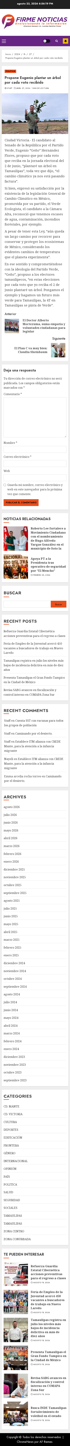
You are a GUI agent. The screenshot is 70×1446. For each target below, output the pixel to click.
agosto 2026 (12, 807)
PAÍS (7, 1177)
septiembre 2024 (15, 987)
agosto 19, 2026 (41, 1282)
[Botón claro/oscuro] (46, 41)
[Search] (56, 40)
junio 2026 (11, 822)
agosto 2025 (12, 901)
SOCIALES (10, 1208)
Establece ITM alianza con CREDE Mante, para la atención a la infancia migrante (32, 746)
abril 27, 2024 (23, 88)
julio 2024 (10, 1002)
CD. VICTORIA (13, 1114)
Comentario (13, 394)
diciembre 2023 (14, 1057)
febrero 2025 (12, 947)
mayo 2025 (11, 924)
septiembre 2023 (15, 1080)
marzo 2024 (12, 1033)
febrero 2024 (12, 1041)
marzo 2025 (12, 940)
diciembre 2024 (14, 963)
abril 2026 (10, 838)
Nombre (10, 443)
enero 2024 (11, 1049)
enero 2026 (11, 862)
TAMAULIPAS (13, 1216)
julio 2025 (10, 908)
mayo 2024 (11, 1018)
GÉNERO (9, 1153)
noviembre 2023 (15, 1065)
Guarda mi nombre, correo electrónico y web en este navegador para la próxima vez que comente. (35, 489)
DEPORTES (11, 1130)
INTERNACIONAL (16, 1161)
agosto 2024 (12, 994)
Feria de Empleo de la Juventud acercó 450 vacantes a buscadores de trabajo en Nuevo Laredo (33, 648)
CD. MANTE (11, 1106)
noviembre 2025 (15, 877)
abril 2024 (10, 1026)
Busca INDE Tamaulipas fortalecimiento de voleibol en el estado (48, 1412)
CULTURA (10, 1122)
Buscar (12, 593)
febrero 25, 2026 (41, 575)
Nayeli (8, 759)
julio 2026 (10, 815)
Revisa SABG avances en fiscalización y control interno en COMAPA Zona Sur (48, 1384)
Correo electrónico (17, 457)
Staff (9, 88)
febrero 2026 (12, 854)
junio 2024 (11, 1010)
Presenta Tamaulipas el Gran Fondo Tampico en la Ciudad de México (34, 680)
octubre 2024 (13, 979)
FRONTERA (11, 1145)
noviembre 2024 (15, 971)
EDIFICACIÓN (13, 1138)
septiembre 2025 (15, 893)
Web (7, 471)
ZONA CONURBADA (17, 1239)
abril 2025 (10, 932)
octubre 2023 (13, 1072)
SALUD (8, 1192)
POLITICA (10, 71)
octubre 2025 (13, 885)
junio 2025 (11, 916)
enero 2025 (11, 955)
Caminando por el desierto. (33, 733)
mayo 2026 (11, 830)
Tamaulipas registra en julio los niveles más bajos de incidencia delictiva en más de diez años (34, 665)
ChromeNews (25, 1442)
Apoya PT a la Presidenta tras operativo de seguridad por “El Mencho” (48, 565)
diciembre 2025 (14, 869)
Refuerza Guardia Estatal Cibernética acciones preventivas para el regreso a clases (48, 1272)
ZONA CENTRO (14, 1231)
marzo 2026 (12, 846)
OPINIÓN (10, 1169)
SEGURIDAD (12, 1200)
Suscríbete (65, 41)
